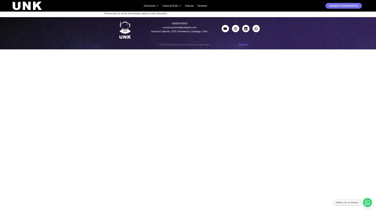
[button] (151, 5)
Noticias (189, 6)
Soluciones (149, 6)
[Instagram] (235, 28)
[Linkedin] (246, 28)
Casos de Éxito (170, 6)
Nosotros (202, 6)
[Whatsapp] (256, 28)
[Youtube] (225, 28)
